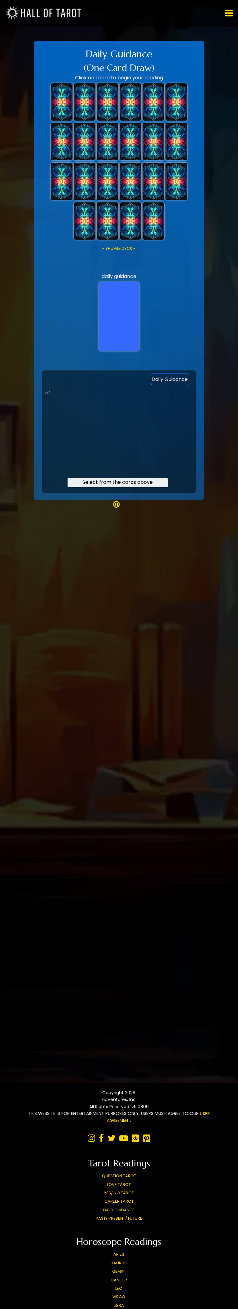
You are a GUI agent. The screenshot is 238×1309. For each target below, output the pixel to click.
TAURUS (119, 1263)
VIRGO (118, 1297)
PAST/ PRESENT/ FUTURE (119, 1218)
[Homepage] (45, 18)
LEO (118, 1288)
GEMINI (119, 1271)
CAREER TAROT (119, 1201)
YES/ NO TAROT (119, 1193)
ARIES (118, 1254)
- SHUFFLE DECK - (118, 248)
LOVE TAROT (119, 1184)
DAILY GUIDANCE (119, 1210)
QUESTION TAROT (119, 1176)
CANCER (119, 1280)
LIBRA (119, 1305)
